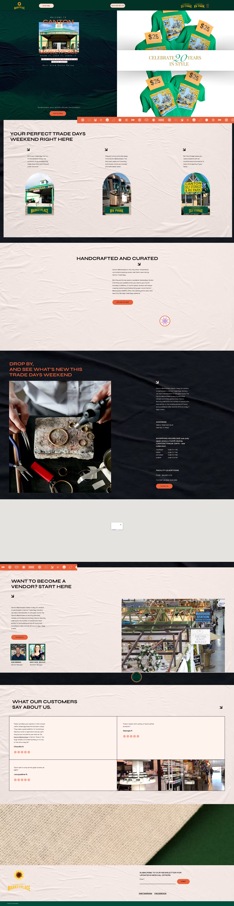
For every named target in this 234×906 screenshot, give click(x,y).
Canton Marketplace (21, 737)
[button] (207, 5)
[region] (39, 195)
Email (142, 879)
